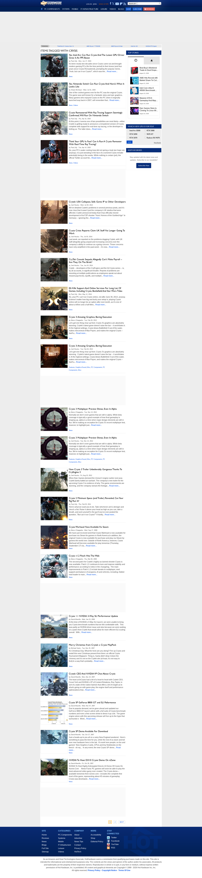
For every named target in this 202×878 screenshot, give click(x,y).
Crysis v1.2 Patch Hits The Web (84, 555)
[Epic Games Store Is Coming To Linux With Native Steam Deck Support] (134, 111)
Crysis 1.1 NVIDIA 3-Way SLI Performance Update (93, 616)
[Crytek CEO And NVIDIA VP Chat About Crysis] (54, 684)
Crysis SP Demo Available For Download (88, 731)
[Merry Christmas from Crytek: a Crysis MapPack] (54, 657)
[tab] (136, 60)
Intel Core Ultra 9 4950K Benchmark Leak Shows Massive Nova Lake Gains (148, 89)
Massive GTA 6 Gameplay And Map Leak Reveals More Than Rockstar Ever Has (148, 99)
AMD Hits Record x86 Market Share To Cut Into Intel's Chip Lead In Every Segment (149, 79)
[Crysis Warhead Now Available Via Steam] (54, 537)
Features (72, 367)
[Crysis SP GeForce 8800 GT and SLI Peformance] (54, 712)
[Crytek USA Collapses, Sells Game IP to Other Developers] (54, 212)
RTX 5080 (150, 130)
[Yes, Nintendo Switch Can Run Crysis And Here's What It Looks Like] (54, 94)
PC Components (96, 367)
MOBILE (75, 9)
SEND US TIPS (103, 4)
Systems (61, 838)
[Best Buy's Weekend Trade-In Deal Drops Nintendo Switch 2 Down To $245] (134, 70)
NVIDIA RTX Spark (151, 46)
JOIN (95, 4)
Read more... (112, 71)
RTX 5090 (133, 134)
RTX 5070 (133, 138)
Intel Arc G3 (134, 46)
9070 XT (149, 134)
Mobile (61, 842)
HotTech (77, 852)
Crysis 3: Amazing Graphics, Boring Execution (90, 317)
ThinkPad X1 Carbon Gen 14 (65, 46)
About (76, 835)
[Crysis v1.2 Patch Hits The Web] (54, 567)
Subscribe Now (143, 165)
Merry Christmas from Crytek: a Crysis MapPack (92, 644)
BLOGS (121, 9)
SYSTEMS (65, 9)
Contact (77, 845)
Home (44, 835)
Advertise (78, 838)
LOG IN (89, 4)
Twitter (114, 838)
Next (122, 822)
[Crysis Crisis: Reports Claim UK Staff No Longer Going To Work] (54, 241)
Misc (88, 367)
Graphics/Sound (81, 367)
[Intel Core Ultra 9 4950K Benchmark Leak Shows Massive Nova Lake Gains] (134, 90)
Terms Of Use (124, 870)
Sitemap (45, 852)
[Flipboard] (121, 4)
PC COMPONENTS (52, 9)
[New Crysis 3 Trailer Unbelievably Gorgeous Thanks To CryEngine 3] (54, 479)
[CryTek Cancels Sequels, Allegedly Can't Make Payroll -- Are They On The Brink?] (54, 269)
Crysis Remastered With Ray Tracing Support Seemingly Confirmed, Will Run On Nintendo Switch (95, 114)
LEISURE (104, 9)
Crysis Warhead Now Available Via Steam (88, 526)
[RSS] (124, 4)
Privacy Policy (80, 848)
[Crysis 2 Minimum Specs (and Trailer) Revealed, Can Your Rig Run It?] (54, 510)
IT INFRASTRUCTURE (89, 9)
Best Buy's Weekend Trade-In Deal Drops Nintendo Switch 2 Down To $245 (148, 69)
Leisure (61, 848)
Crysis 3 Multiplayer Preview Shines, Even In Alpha (93, 408)
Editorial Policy (97, 842)
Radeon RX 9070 (153, 138)
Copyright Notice (109, 870)
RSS (113, 848)
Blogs (44, 845)
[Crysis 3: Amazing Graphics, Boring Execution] (54, 327)
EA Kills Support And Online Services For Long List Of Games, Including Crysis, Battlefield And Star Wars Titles (95, 289)
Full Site (45, 848)
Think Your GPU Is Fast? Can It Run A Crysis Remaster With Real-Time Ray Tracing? (95, 143)
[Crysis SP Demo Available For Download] (54, 737)
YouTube (115, 844)
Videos (75, 105)
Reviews (45, 838)
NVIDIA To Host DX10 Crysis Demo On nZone (92, 760)
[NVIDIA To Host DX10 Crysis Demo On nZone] (54, 767)
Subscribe (137, 9)
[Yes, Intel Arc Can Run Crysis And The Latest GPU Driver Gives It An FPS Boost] (54, 65)
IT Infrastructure (64, 845)
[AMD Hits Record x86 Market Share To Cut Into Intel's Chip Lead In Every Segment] (134, 80)
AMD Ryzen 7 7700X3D (93, 46)
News (71, 76)
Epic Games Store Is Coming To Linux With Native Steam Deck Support (149, 109)
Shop (128, 9)
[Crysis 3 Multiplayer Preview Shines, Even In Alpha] (54, 419)
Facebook (115, 841)
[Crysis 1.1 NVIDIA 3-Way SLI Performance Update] (54, 626)
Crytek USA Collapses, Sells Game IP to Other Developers (97, 201)
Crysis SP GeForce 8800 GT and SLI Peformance (92, 702)
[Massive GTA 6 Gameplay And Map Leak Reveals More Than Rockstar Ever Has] (134, 100)
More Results (157, 142)
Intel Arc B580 (134, 130)
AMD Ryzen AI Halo (117, 46)
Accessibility (96, 835)
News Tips (78, 842)
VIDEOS (113, 9)
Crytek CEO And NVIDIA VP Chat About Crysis (92, 673)
